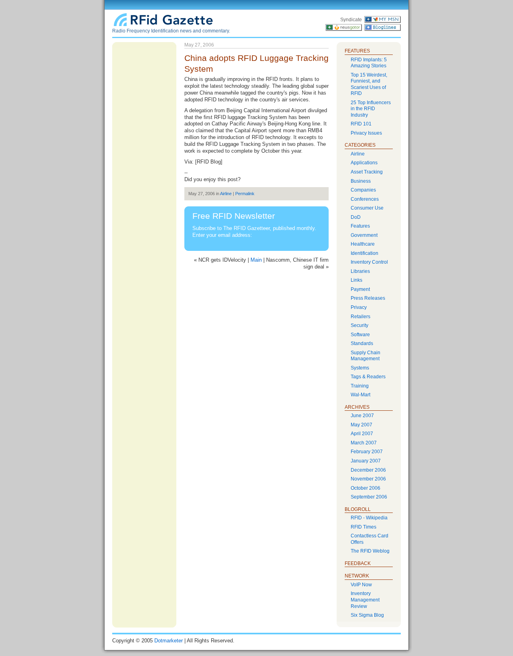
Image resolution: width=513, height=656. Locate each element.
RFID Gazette (164, 19)
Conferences (365, 199)
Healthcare (363, 244)
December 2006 (368, 470)
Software (360, 334)
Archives (357, 407)
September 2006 (369, 497)
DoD (356, 217)
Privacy (359, 307)
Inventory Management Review (365, 600)
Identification (364, 253)
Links (356, 280)
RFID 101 (361, 124)
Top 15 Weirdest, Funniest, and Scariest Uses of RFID (369, 84)
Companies (363, 190)
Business (361, 181)
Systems (360, 368)
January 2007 (366, 461)
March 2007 (364, 443)
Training (360, 386)
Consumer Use (367, 208)
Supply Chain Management (365, 356)
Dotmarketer (168, 641)
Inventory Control (369, 262)
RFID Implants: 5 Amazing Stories (369, 63)
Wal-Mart (360, 395)
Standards (362, 343)
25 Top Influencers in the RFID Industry (371, 109)
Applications (364, 163)
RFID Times (363, 527)
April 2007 (362, 433)
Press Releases (368, 298)
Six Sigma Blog (367, 615)
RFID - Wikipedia (369, 518)
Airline (226, 193)
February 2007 (367, 451)
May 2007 (361, 425)
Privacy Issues (366, 133)
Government (364, 235)
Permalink (244, 193)
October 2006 (365, 488)
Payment (360, 289)
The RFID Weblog (370, 551)
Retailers (360, 316)
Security (359, 325)
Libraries (360, 271)
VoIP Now (361, 584)
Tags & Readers (368, 376)
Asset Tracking (367, 172)
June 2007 (362, 415)
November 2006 (368, 479)
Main (256, 260)
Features (360, 226)
